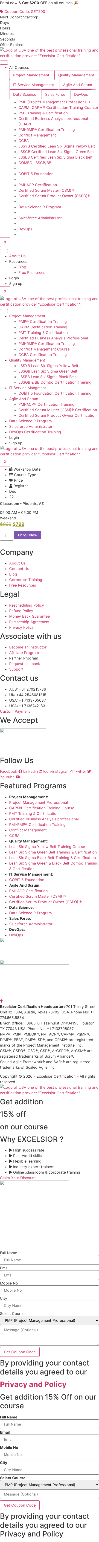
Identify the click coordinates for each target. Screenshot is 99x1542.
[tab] (31, 75)
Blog (22, 267)
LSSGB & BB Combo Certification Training (54, 382)
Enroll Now (28, 535)
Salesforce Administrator (30, 426)
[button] (8, 518)
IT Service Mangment (27, 387)
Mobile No (9, 1283)
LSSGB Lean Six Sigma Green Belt (47, 371)
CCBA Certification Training (42, 354)
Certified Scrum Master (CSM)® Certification (57, 410)
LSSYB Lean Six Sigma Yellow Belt (48, 365)
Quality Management (27, 360)
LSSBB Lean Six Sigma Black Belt (47, 376)
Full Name (8, 1253)
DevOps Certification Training (35, 432)
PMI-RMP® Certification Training (46, 343)
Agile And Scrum (23, 398)
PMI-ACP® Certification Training (46, 404)
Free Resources (31, 272)
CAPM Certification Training (42, 327)
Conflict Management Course (44, 349)
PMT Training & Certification (43, 332)
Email (4, 1268)
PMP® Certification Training (42, 321)
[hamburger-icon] (4, 63)
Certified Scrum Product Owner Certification (57, 415)
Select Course (12, 1313)
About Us (17, 256)
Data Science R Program (30, 421)
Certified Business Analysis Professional (53, 338)
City (3, 1298)
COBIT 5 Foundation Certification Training (54, 393)
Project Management (27, 316)
